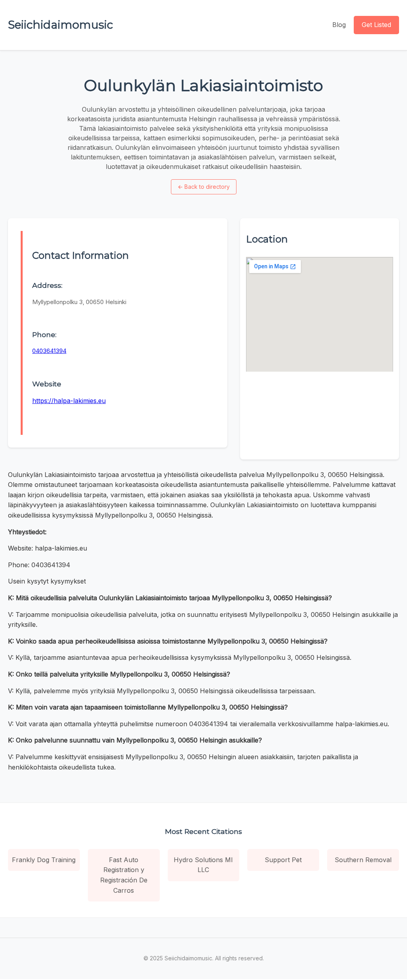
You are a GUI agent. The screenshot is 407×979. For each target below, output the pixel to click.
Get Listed (376, 25)
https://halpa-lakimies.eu (69, 401)
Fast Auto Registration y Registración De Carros (123, 875)
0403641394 (49, 351)
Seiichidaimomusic (60, 24)
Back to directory (204, 186)
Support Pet (283, 860)
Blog (339, 25)
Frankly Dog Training (44, 860)
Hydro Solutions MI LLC (203, 865)
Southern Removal (363, 860)
